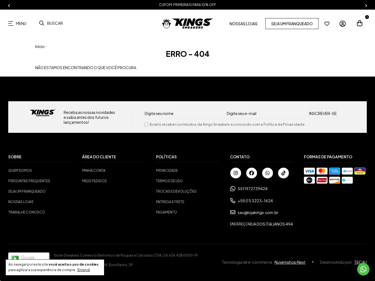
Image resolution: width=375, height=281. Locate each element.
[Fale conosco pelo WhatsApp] (363, 269)
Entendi (83, 270)
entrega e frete (170, 202)
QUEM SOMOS (20, 170)
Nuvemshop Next (290, 262)
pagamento (166, 212)
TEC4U (360, 262)
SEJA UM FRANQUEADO (292, 23)
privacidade (167, 170)
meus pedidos (94, 181)
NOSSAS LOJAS (244, 23)
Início (40, 46)
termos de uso (169, 181)
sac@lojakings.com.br (258, 212)
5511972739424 (253, 188)
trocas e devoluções (176, 191)
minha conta (93, 170)
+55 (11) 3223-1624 (255, 200)
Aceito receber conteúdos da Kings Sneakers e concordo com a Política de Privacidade (227, 124)
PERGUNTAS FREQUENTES (29, 181)
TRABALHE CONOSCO (26, 212)
